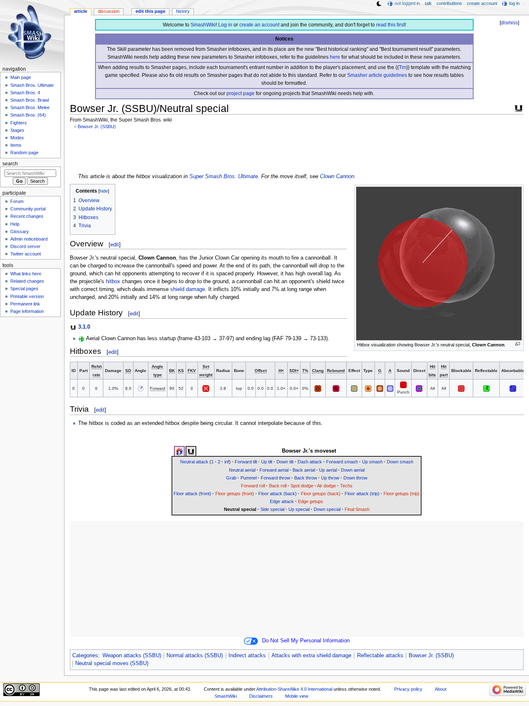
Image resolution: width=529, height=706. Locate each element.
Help (14, 224)
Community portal (27, 208)
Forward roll (253, 485)
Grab (231, 477)
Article (80, 11)
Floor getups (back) (321, 493)
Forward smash (342, 461)
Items (15, 145)
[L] (403, 384)
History (183, 11)
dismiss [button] (509, 23)
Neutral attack (194, 461)
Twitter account (25, 253)
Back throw (305, 477)
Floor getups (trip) (401, 493)
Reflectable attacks (380, 655)
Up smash (372, 461)
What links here (25, 273)
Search (10, 163)
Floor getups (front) (234, 493)
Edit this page (150, 11)
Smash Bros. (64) (28, 114)
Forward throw (275, 477)
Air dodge (326, 485)
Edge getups (310, 501)
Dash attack (310, 461)
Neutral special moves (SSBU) (111, 663)
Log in (225, 25)
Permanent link (25, 303)
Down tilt (284, 461)
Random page (24, 152)
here (335, 57)
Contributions (449, 3)
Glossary (19, 231)
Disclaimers (261, 696)
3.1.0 (84, 327)
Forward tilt (246, 461)
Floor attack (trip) (362, 493)
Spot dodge (302, 485)
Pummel (249, 477)
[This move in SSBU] (191, 451)
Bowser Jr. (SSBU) (97, 126)
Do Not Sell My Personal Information (306, 641)
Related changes (27, 281)
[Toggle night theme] (378, 4)
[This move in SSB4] (179, 451)
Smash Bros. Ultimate (32, 85)
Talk (428, 3)
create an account (259, 25)
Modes (17, 137)
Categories (85, 655)
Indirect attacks (247, 655)
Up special (299, 509)
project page (240, 93)
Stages (17, 130)
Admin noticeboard (29, 238)
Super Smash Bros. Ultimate (223, 176)
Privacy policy (408, 689)
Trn (402, 67)
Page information (27, 311)
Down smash (400, 461)
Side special (272, 509)
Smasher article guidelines (377, 75)
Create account (482, 3)
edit (114, 244)
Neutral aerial (242, 469)
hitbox (113, 281)
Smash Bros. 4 (25, 92)
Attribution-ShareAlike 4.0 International (294, 689)
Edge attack (282, 501)
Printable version (27, 296)
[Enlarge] (518, 344)
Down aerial (353, 469)
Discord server (25, 246)
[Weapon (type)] (368, 388)
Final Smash (357, 509)
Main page (20, 77)
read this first (390, 25)
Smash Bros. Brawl (29, 100)
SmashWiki (203, 25)
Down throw (355, 477)
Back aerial (304, 469)
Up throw (330, 477)
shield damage (187, 289)
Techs (346, 485)
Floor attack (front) (192, 493)
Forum (17, 201)
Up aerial (328, 469)
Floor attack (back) (277, 493)
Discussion (108, 11)
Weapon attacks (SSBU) (131, 655)
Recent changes (26, 216)
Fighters (18, 122)
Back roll (277, 485)
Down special (327, 509)
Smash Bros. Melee (30, 107)
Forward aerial (274, 469)
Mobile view (296, 696)
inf (226, 461)
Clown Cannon (337, 176)
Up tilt (266, 461)
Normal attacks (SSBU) (195, 655)
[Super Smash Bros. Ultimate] (519, 107)
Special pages (24, 288)
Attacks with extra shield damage (311, 655)
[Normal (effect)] (354, 388)
